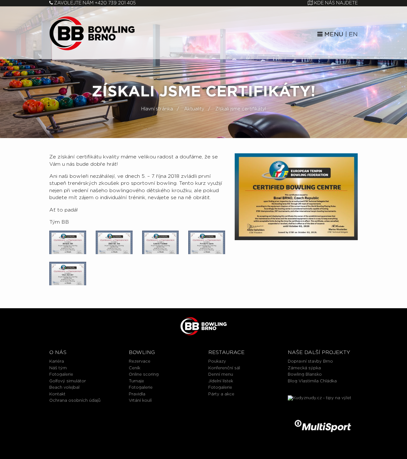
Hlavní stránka (157, 109)
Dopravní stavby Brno (310, 361)
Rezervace (139, 361)
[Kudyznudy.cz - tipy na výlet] (323, 404)
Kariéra (56, 361)
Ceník (134, 368)
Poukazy (217, 361)
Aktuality (194, 109)
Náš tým (58, 368)
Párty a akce (221, 394)
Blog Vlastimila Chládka (312, 381)
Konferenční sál (224, 368)
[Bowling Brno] (92, 33)
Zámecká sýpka (304, 368)
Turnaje (136, 381)
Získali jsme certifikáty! (240, 109)
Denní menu (220, 374)
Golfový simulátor (67, 381)
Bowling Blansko (305, 374)
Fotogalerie (61, 374)
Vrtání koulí (140, 401)
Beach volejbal (64, 388)
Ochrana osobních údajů (74, 401)
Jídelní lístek (220, 381)
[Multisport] (323, 426)
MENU (332, 34)
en (353, 34)
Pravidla (137, 394)
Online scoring (144, 374)
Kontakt (57, 394)
